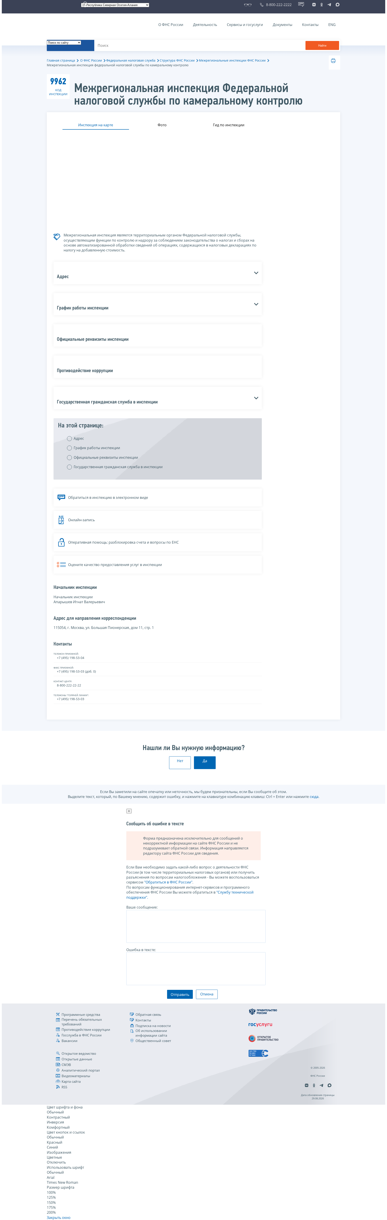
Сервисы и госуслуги (245, 24)
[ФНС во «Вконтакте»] (314, 4)
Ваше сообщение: (142, 907)
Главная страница (61, 60)
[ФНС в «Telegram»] (329, 4)
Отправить (180, 994)
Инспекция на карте (95, 124)
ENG (332, 24)
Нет (180, 760)
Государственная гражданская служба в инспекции (118, 466)
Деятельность (205, 24)
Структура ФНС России (177, 60)
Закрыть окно (59, 1217)
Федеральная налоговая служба (130, 60)
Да (205, 760)
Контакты (310, 24)
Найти (322, 45)
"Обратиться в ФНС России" (168, 882)
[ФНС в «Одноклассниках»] (321, 4)
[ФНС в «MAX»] (336, 4)
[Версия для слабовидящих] (248, 4)
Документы (282, 24)
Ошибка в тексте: (141, 949)
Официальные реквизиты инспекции (106, 457)
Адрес (79, 438)
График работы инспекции (97, 447)
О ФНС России (170, 24)
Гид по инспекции (228, 124)
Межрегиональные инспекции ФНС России (232, 60)
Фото (162, 124)
